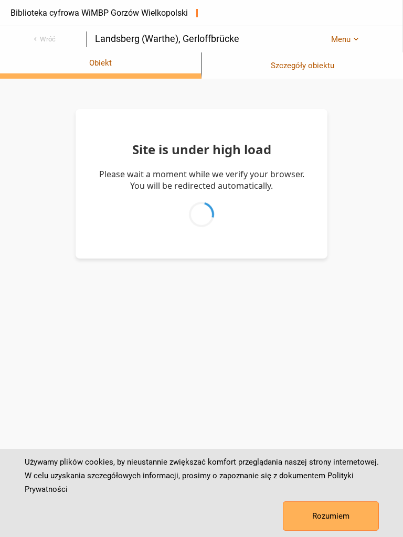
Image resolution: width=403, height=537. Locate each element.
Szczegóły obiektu (302, 65)
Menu (341, 39)
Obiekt (100, 63)
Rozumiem (330, 516)
